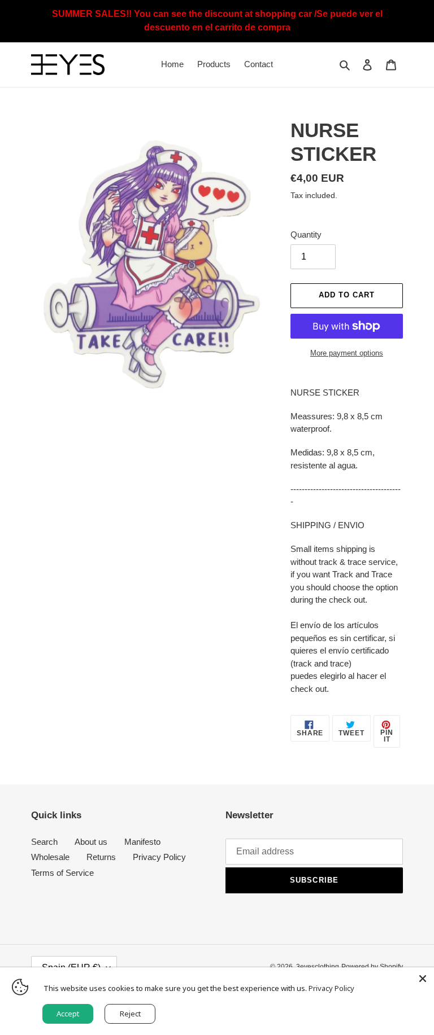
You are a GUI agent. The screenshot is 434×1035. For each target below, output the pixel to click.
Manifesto (142, 842)
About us (91, 842)
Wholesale (50, 857)
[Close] (422, 978)
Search (44, 842)
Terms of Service (62, 873)
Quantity (306, 234)
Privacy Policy (159, 857)
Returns (101, 857)
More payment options (346, 353)
